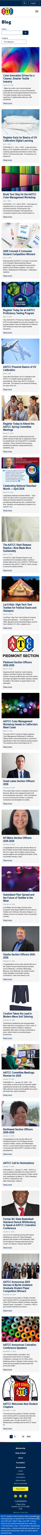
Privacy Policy (24, 1512)
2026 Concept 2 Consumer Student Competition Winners (19, 252)
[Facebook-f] (15, 1496)
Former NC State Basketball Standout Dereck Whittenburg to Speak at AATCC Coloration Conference (19, 1223)
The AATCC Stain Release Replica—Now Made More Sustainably (17, 548)
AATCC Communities (20, 1483)
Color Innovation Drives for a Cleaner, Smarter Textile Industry (19, 78)
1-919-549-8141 (21, 1501)
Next (28, 1436)
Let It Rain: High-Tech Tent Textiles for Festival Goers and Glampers (19, 607)
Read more (7, 103)
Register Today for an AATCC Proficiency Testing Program (19, 311)
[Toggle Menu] (36, 11)
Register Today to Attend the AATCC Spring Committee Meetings (18, 427)
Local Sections (20, 1477)
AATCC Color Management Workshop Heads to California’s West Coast (20, 724)
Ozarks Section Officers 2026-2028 (19, 956)
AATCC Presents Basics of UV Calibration (19, 368)
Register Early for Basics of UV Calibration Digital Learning (20, 139)
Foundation (20, 1463)
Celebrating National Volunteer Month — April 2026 (19, 487)
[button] (38, 1517)
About (20, 1458)
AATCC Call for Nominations (18, 1163)
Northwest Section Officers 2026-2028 (18, 1131)
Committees (20, 1474)
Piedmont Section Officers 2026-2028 (17, 664)
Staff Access (16, 1512)
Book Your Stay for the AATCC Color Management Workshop (19, 196)
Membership (20, 1448)
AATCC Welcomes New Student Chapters (20, 1405)
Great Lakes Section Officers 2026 (19, 782)
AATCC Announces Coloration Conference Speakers (19, 1346)
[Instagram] (20, 1496)
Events (20, 1471)
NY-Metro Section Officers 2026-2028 (17, 839)
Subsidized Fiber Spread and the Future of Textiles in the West (18, 898)
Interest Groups (20, 1480)
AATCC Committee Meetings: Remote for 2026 (19, 1074)
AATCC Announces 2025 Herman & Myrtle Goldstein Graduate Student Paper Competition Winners (18, 1286)
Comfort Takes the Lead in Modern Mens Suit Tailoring (18, 1015)
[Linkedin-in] (25, 1496)
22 (23, 1436)
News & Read (20, 1453)
